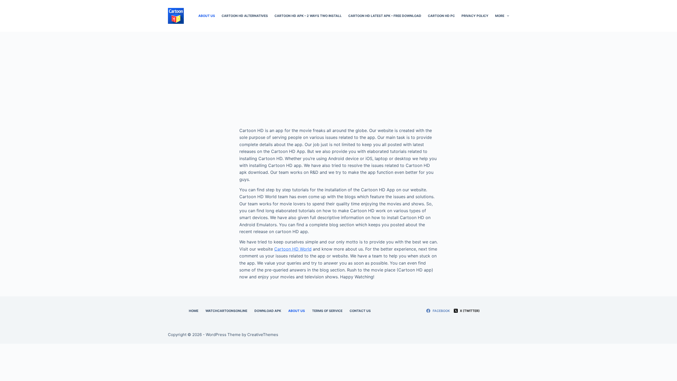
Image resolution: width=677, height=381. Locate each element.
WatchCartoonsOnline (226, 311)
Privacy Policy (474, 16)
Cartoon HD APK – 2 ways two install (308, 16)
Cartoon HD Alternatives (245, 16)
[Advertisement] (338, 71)
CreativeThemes (262, 334)
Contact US (360, 311)
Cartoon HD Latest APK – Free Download (384, 16)
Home (193, 311)
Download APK (267, 311)
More (499, 16)
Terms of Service (327, 311)
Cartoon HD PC (441, 16)
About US (206, 16)
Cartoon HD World (293, 249)
